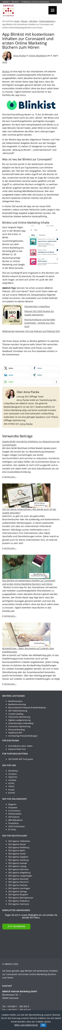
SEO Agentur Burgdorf (18, 894)
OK (43, 1025)
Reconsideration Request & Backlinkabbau (27, 707)
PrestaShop (13, 823)
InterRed (12, 780)
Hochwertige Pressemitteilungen (22, 735)
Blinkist (6, 71)
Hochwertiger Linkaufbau (37, 306)
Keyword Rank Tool (17, 749)
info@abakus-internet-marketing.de (35, 2)
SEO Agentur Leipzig (17, 866)
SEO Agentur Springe (17, 891)
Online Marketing (47, 21)
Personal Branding (16, 729)
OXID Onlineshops (16, 826)
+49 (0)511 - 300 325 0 (10, 2)
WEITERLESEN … (10, 477)
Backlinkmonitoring (17, 704)
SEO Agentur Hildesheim (19, 841)
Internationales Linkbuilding (20, 723)
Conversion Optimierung (19, 726)
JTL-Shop (12, 829)
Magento (12, 804)
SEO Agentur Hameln (17, 863)
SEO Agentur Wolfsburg (18, 847)
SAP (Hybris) (13, 816)
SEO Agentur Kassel (17, 844)
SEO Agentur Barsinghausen (20, 897)
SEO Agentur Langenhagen (20, 875)
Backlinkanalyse (15, 701)
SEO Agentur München (18, 869)
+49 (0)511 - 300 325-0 (18, 1006)
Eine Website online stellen (20, 746)
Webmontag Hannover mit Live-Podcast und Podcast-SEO (31, 331)
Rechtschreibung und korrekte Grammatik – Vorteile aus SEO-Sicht (39, 323)
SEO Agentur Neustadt (18, 879)
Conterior (12, 774)
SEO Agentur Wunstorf (18, 882)
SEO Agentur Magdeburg (19, 872)
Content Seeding (15, 713)
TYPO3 (11, 786)
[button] (16, 368)
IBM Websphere (15, 820)
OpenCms (12, 777)
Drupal (11, 789)
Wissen (24, 21)
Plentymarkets (14, 813)
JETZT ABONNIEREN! (16, 926)
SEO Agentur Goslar (17, 853)
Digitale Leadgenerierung (19, 720)
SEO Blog (33, 21)
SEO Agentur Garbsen (18, 885)
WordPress (13, 770)
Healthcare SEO (15, 732)
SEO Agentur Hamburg (18, 860)
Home (16, 21)
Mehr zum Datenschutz (26, 1024)
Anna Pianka (19, 55)
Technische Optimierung (19, 717)
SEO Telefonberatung (17, 710)
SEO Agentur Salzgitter (18, 856)
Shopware (12, 807)
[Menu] (52, 10)
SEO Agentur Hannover (18, 904)
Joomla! (11, 792)
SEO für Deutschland (14, 835)
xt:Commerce (14, 810)
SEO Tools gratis (26, 759)
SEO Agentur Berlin (16, 850)
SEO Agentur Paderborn (19, 900)
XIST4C (11, 783)
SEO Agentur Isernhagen (19, 888)
